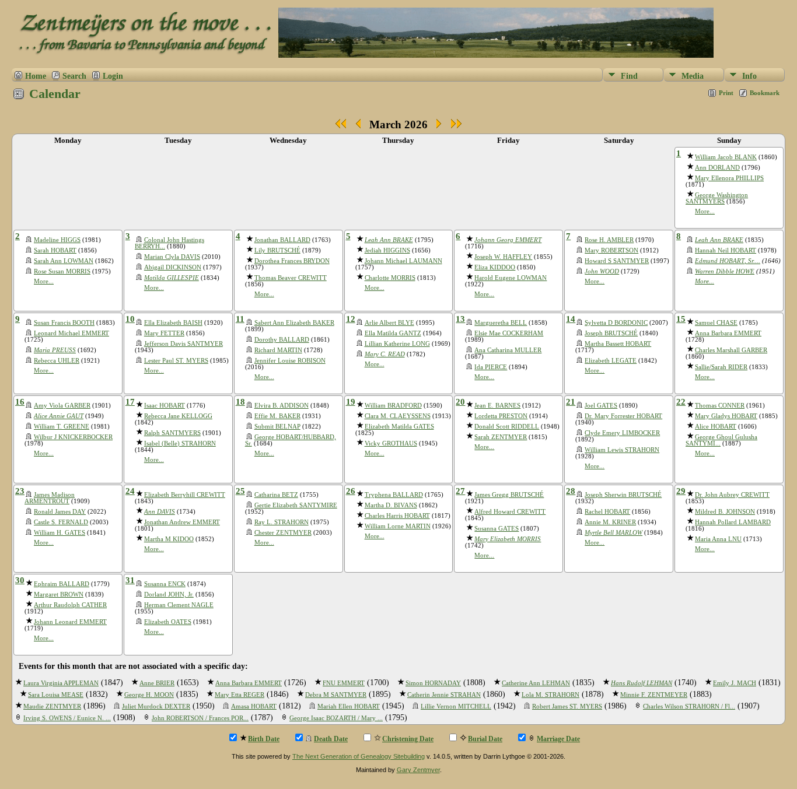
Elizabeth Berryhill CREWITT (184, 495)
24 (130, 491)
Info (749, 76)
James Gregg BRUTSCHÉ (509, 495)
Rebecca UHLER (56, 360)
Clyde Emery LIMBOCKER (622, 433)
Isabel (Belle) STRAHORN (180, 443)
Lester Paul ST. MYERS (176, 360)
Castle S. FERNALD (61, 522)
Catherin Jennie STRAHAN (444, 695)
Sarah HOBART (55, 250)
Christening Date (408, 739)
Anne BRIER (156, 683)
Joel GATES (601, 405)
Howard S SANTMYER (617, 261)
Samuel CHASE (716, 323)
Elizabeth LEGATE (611, 360)
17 (130, 401)
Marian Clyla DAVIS (172, 257)
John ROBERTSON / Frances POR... (200, 718)
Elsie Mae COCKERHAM (508, 333)
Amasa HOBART (254, 706)
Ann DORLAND (717, 167)
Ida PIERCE (490, 367)
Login (113, 76)
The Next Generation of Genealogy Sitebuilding (358, 756)
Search (74, 76)
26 (350, 491)
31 (130, 580)
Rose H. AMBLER (609, 240)
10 (130, 319)
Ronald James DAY (60, 512)
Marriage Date (558, 739)
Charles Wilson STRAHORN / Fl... (689, 706)
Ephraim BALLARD (61, 584)
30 (20, 580)
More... (705, 211)
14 (570, 319)
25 (240, 491)
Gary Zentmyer (418, 769)
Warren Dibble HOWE (724, 271)
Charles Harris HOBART (397, 516)
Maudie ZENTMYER (52, 706)
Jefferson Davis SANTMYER (183, 344)
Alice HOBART (715, 426)
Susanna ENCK (165, 584)
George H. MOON (149, 695)
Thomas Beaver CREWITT (290, 278)
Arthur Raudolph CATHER (70, 605)
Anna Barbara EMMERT (728, 333)
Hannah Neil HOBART (725, 250)
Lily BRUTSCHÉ (277, 250)
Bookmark (764, 92)
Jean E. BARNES (497, 405)
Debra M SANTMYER (335, 695)
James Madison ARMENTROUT (50, 498)
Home (35, 76)
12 (350, 319)
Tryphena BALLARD (394, 495)
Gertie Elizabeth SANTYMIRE (295, 505)
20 (460, 401)
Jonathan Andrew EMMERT (182, 522)
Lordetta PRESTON (500, 416)
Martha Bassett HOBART (618, 344)
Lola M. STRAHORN (550, 695)
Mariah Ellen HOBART (348, 706)
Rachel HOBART (607, 512)
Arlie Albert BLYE (389, 323)
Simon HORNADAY (433, 683)
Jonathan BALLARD (282, 240)
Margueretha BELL (500, 323)
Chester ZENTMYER (283, 532)
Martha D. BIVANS (391, 505)
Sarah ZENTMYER (500, 437)
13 (460, 319)
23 (20, 491)
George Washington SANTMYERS (717, 198)
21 (570, 401)
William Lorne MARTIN (398, 526)
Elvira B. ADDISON (281, 405)
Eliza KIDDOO (494, 267)
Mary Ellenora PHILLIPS (729, 178)
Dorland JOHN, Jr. (169, 594)
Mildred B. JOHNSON (725, 512)
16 (20, 401)
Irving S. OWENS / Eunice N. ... (67, 718)
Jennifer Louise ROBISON (290, 360)
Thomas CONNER (719, 405)
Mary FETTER (164, 333)
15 (681, 319)
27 (460, 491)
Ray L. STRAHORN (281, 522)
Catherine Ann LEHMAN (536, 683)
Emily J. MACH (734, 683)
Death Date (331, 739)
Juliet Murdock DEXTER (156, 706)
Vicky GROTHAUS (391, 443)
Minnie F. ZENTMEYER (653, 695)
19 (350, 401)
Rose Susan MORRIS (62, 271)
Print (726, 92)
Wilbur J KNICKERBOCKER (73, 437)
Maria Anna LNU (718, 539)
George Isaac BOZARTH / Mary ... (336, 718)
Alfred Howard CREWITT (510, 512)
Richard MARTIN (278, 350)
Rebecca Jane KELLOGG (178, 416)
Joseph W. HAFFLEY (503, 257)
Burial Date (485, 739)
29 (681, 491)
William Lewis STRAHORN (622, 450)
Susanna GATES (496, 528)
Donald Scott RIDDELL (506, 426)
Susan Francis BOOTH (64, 323)
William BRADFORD (393, 405)
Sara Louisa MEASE (55, 695)
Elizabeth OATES (167, 622)
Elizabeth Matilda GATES (399, 426)
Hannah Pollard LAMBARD (733, 522)
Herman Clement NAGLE (179, 605)
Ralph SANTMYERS (172, 433)
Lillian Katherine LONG (397, 344)
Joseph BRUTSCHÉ (611, 333)
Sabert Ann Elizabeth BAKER (294, 323)
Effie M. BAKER (277, 416)
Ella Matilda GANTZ (393, 333)
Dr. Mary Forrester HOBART (623, 416)
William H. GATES (59, 532)
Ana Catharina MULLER (507, 350)
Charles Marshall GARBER (731, 350)
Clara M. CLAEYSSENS (398, 416)
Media (692, 76)
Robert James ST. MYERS (567, 706)
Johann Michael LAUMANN (403, 261)
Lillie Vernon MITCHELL (456, 706)
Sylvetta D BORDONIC (616, 323)
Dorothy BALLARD (281, 339)
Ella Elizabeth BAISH (173, 323)
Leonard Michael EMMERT (71, 333)
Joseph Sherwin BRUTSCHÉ (623, 495)
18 (240, 401)
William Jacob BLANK (726, 157)
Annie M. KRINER (610, 522)
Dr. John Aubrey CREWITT (732, 495)
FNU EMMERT (344, 683)
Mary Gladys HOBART (726, 416)
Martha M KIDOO (169, 539)
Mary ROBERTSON (611, 250)
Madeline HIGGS (57, 240)
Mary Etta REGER (239, 695)
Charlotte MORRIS (390, 278)
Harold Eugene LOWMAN (510, 278)
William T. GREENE (61, 426)
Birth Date (263, 739)
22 (681, 401)
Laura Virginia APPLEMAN (61, 683)
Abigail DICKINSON (172, 267)
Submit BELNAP (277, 426)
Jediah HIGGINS (387, 250)
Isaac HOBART (164, 405)
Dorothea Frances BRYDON (292, 261)
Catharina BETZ (276, 495)
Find (629, 76)
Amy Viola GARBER (62, 405)
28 (570, 491)
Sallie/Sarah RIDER (721, 367)
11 (240, 319)
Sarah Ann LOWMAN (63, 261)
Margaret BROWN (58, 594)
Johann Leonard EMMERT (70, 622)
